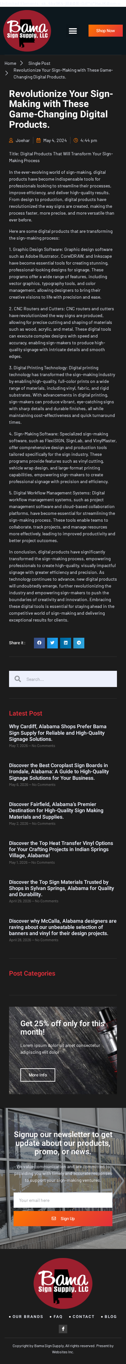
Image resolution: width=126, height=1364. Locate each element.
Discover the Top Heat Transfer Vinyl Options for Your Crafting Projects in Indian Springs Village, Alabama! (61, 849)
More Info (38, 1075)
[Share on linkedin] (65, 643)
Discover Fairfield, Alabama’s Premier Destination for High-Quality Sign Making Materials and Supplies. (56, 811)
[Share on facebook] (39, 643)
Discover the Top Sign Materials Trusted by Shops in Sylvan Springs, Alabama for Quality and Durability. (61, 888)
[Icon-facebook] (63, 1329)
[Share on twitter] (52, 643)
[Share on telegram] (78, 643)
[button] (72, 31)
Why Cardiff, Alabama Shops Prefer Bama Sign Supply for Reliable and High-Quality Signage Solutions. (58, 733)
